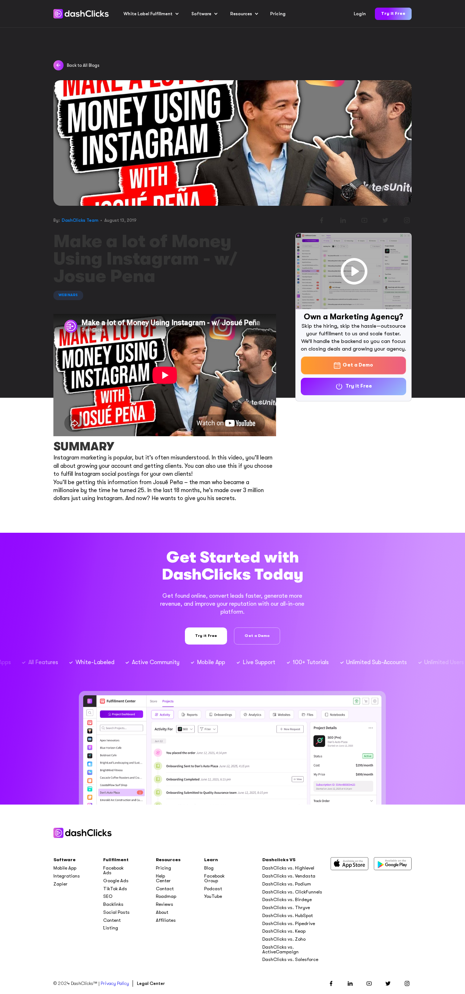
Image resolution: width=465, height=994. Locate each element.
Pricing (278, 13)
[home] (81, 14)
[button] (151, 14)
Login (360, 13)
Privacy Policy (115, 983)
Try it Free (393, 13)
